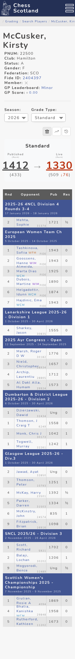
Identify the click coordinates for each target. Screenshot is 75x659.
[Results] (47, 131)
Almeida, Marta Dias (26, 271)
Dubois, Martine (27, 281)
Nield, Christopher (27, 364)
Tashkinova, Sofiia (27, 250)
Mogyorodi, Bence (27, 568)
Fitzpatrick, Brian (27, 524)
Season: (12, 109)
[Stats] (56, 131)
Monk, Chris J (29, 433)
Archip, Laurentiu (25, 374)
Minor (47, 87)
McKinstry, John (26, 513)
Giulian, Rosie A (23, 600)
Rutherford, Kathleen (27, 621)
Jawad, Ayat (27, 471)
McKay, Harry (28, 492)
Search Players (34, 21)
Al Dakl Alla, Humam (28, 384)
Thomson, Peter (25, 482)
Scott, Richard (23, 547)
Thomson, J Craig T (27, 423)
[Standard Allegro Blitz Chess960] (48, 118)
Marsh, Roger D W (29, 353)
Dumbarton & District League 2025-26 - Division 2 (36, 397)
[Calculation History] (66, 131)
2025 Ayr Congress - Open (33, 339)
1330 (59, 165)
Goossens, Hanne (26, 260)
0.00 (33, 92)
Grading (11, 21)
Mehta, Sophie (22, 222)
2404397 (32, 77)
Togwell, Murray (24, 444)
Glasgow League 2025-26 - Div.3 (34, 456)
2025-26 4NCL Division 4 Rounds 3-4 (32, 206)
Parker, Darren (23, 503)
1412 (15, 165)
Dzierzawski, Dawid (28, 412)
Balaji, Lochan (23, 557)
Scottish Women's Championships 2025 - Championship (29, 582)
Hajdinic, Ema (29, 302)
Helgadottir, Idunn (28, 292)
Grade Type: (44, 109)
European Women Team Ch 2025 (33, 234)
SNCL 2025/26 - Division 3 (33, 533)
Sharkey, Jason (24, 330)
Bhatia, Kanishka (24, 611)
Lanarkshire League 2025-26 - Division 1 (36, 314)
